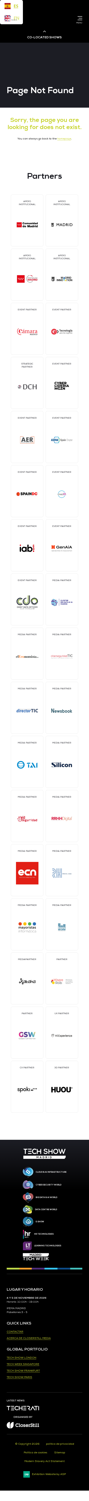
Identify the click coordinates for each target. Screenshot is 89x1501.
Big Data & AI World (46, 1197)
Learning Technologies (47, 1245)
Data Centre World (46, 1209)
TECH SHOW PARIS (19, 1377)
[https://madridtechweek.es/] (36, 1257)
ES (16, 6)
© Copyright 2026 (27, 1444)
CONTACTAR (15, 1331)
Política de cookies (36, 1452)
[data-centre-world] (28, 1209)
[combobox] (11, 6)
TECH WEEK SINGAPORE (23, 1364)
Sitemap (59, 1452)
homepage (64, 138)
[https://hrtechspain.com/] (27, 1234)
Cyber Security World (48, 1185)
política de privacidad (60, 1444)
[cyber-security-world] (28, 1185)
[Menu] (79, 18)
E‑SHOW (40, 1221)
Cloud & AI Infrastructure (51, 1172)
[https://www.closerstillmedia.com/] (23, 1427)
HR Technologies (44, 1234)
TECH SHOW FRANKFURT (23, 1370)
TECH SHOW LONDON (21, 1357)
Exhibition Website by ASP (49, 1474)
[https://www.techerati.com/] (23, 1409)
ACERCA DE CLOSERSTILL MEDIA (29, 1338)
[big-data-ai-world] (28, 1197)
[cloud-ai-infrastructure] (28, 1172)
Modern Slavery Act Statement (44, 1461)
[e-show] (28, 1221)
